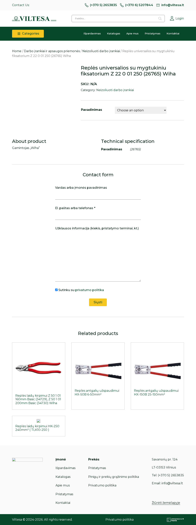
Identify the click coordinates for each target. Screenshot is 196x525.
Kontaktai (173, 33)
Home (16, 51)
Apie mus (132, 33)
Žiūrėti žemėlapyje (166, 503)
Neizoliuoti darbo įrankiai (101, 51)
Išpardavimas (92, 33)
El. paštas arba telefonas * (75, 208)
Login (180, 18)
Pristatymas (152, 33)
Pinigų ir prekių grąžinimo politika (113, 477)
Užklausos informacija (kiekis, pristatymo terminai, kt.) (97, 228)
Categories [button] (30, 33)
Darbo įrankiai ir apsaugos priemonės (52, 51)
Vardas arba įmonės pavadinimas (81, 187)
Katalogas (113, 33)
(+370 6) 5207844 (139, 5)
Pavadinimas (91, 110)
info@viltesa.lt (172, 5)
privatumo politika (89, 290)
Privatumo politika (102, 485)
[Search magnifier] (160, 18)
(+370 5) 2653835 (103, 5)
